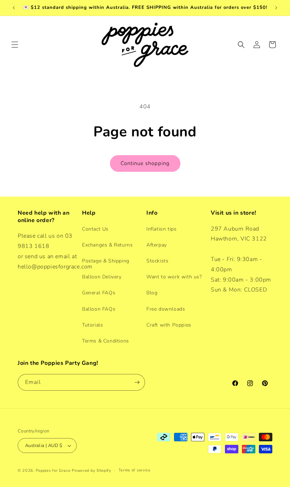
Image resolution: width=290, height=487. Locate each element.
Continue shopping (145, 163)
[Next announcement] (276, 8)
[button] (15, 44)
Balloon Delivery (102, 276)
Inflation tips (161, 229)
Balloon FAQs (98, 309)
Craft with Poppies (168, 325)
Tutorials (92, 325)
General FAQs (98, 292)
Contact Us (95, 229)
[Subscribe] (137, 382)
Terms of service (134, 470)
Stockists (157, 260)
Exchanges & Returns (107, 245)
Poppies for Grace (53, 470)
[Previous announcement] (14, 8)
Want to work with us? (174, 276)
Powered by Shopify (91, 470)
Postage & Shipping (105, 260)
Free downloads (165, 309)
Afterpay (156, 245)
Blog (151, 292)
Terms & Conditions (105, 341)
